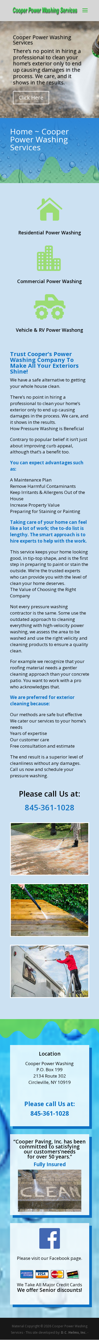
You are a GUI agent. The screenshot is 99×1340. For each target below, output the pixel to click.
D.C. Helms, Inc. (74, 1332)
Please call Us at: (49, 1104)
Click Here (31, 97)
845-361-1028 (49, 1113)
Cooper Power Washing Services (42, 40)
